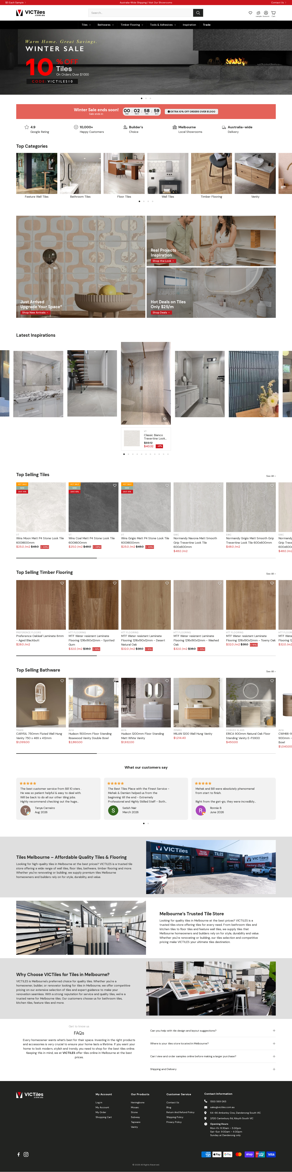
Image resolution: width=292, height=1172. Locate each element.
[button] (146, 13)
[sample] (258, 12)
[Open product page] (36, 173)
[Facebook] (18, 1154)
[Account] (266, 12)
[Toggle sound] (164, 418)
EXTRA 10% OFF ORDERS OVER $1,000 (193, 111)
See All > (271, 475)
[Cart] (273, 12)
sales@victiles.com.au (222, 1107)
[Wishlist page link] (250, 13)
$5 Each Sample (14, 2)
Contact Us (277, 2)
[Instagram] (26, 1154)
